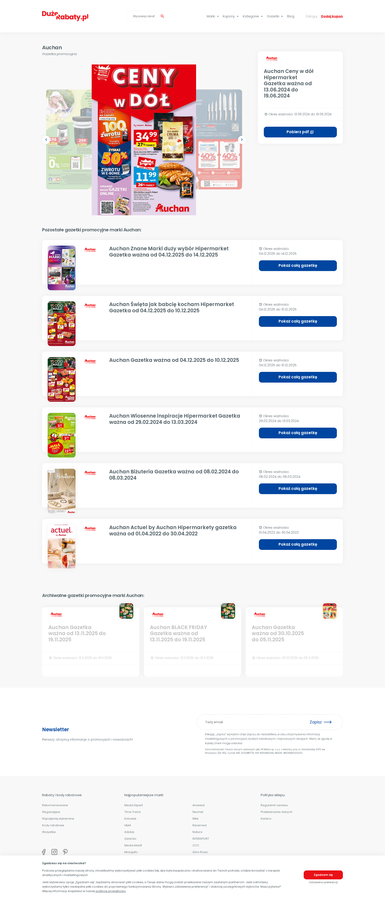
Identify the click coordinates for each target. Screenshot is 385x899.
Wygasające (51, 812)
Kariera (266, 818)
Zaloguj (311, 16)
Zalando (130, 839)
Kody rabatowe (53, 825)
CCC (195, 845)
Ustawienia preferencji (323, 882)
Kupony (231, 16)
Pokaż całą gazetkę (298, 265)
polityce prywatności (111, 891)
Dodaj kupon (332, 16)
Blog (290, 16)
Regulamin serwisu (274, 805)
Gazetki (275, 16)
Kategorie (253, 16)
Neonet (197, 812)
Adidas (129, 832)
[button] (46, 140)
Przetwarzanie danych (276, 812)
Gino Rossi (200, 852)
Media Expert (133, 805)
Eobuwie (130, 818)
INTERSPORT (200, 839)
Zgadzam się (323, 875)
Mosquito (131, 852)
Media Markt (133, 845)
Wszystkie (49, 832)
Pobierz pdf (300, 132)
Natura (197, 832)
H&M (127, 825)
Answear (198, 805)
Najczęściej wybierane (58, 818)
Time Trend (132, 812)
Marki (213, 16)
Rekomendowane (55, 805)
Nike (195, 818)
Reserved (199, 825)
